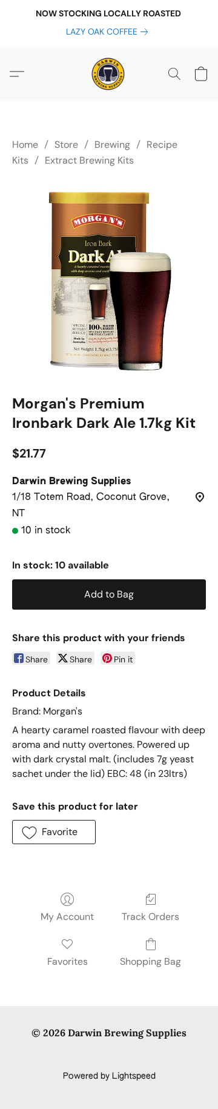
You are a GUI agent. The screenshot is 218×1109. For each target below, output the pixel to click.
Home (25, 144)
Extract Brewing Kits (89, 160)
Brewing (112, 144)
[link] (109, 31)
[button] (109, 74)
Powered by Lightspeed (109, 1076)
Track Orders (150, 916)
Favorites (67, 961)
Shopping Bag (150, 961)
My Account (67, 916)
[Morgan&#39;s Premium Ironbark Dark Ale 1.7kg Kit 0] (109, 279)
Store (66, 144)
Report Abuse (109, 1055)
